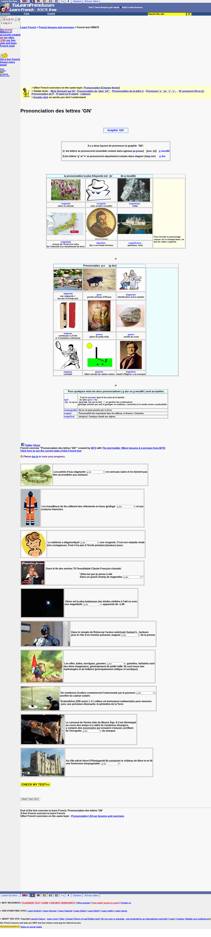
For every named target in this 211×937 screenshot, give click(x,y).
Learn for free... (10, 895)
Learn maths (107, 911)
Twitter (29, 445)
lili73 (93, 448)
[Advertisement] (115, 56)
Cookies (180, 919)
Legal (171, 919)
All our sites (91, 895)
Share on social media (31, 927)
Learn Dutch (93, 911)
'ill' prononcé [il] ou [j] (191, 91)
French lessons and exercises (56, 27)
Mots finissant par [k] (63, 91)
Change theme (110, 87)
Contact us (126, 903)
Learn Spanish (65, 911)
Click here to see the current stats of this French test (50, 451)
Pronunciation (92, 87)
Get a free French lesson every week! (10, 62)
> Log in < (6, 23)
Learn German (50, 911)
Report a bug (5, 76)
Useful (51, 13)
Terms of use (80, 919)
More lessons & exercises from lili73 (143, 448)
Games (77, 895)
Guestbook (4, 74)
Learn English (34, 911)
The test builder (111, 448)
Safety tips (94, 919)
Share (36, 445)
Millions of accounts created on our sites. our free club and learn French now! (10, 39)
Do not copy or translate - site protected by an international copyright (134, 919)
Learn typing (121, 911)
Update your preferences (197, 919)
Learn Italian (80, 911)
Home (2, 69)
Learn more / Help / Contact (60, 919)
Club (26, 13)
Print (2, 72)
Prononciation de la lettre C (128, 91)
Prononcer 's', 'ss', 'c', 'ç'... (161, 91)
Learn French (28, 27)
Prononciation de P (43, 94)
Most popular (83, 903)
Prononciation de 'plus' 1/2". (93, 91)
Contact (3, 70)
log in (35, 456)
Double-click (41, 97)
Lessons (5, 13)
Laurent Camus (38, 919)
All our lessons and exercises (107, 816)
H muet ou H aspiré (67, 94)
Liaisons (85, 94)
